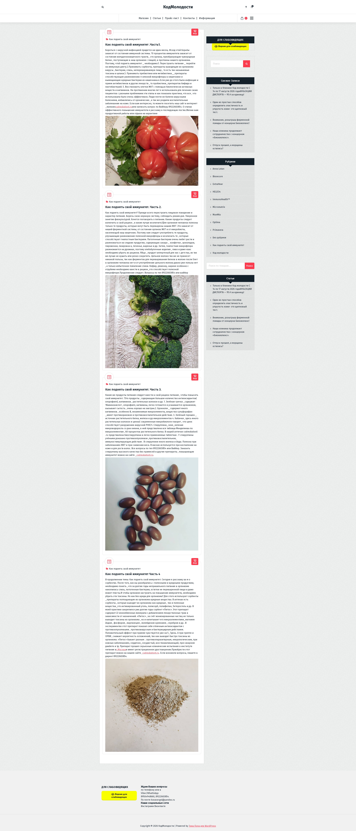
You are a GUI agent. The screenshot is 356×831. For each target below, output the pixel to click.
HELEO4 (217, 191)
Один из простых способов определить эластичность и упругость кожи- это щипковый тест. (230, 107)
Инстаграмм (147, 806)
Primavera (218, 230)
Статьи (157, 18)
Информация (207, 18)
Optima (216, 222)
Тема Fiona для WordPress (202, 826)
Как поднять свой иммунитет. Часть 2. (133, 207)
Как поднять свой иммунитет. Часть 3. (133, 389)
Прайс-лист (172, 18)
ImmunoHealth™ (221, 199)
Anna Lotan (218, 168)
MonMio (217, 214)
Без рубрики (219, 237)
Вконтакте (159, 806)
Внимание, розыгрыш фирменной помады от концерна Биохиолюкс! (231, 122)
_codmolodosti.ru (150, 653)
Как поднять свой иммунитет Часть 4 (132, 574)
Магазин (144, 18)
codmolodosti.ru (123, 106)
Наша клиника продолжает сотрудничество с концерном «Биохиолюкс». (228, 134)
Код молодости (220, 253)
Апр (195, 32)
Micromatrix (219, 207)
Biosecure (218, 176)
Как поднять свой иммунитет (124, 39)
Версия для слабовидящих (232, 46)
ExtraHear (218, 184)
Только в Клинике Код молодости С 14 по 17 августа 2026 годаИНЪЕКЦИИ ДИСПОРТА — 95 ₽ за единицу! (232, 91)
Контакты (189, 18)
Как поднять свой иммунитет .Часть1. (132, 44)
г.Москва (121, 649)
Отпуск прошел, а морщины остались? (228, 147)
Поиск (249, 266)
